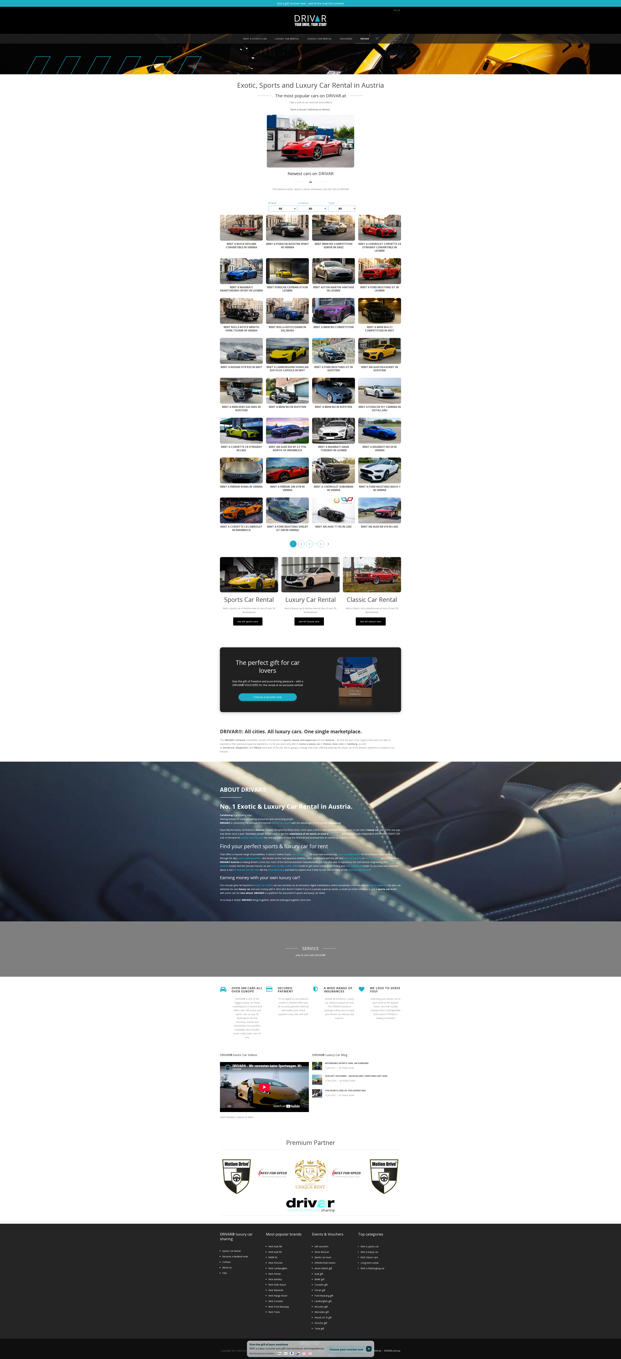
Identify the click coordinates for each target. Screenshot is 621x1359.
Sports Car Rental (231, 1251)
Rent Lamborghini (277, 1268)
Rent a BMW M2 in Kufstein (287, 407)
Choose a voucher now (268, 697)
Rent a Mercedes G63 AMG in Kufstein (241, 408)
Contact (226, 1262)
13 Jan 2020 (330, 1095)
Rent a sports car (370, 1246)
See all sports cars (248, 621)
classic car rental (319, 38)
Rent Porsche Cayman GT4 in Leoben (287, 288)
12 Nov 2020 (330, 1080)
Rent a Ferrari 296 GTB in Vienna (287, 488)
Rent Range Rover (277, 1295)
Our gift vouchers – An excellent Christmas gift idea (356, 1075)
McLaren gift (321, 1306)
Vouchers (346, 38)
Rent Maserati (275, 1290)
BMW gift (319, 1279)
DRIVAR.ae (375, 1350)
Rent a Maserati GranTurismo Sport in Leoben (241, 288)
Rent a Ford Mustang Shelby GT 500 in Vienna (287, 528)
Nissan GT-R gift (323, 1317)
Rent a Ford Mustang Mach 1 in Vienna (379, 488)
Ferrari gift (320, 1290)
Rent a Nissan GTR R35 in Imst (241, 367)
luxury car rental (287, 38)
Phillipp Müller (348, 1067)
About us (227, 1267)
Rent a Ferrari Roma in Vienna (241, 486)
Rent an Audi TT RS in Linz (333, 526)
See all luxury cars (309, 621)
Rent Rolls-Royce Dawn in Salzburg (287, 328)
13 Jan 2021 (330, 1067)
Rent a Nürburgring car (372, 1268)
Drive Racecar (322, 1251)
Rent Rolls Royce (277, 1284)
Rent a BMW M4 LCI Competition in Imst (379, 328)
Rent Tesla (274, 1312)
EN (395, 10)
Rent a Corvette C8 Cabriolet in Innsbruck (241, 528)
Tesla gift (319, 1328)
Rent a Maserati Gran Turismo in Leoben (333, 448)
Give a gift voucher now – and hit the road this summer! (310, 3)
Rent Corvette (275, 1301)
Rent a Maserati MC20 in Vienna (380, 448)
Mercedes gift (322, 1312)
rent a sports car (255, 38)
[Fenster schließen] (369, 1349)
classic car (335, 833)
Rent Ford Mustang (278, 1306)
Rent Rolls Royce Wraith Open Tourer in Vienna (241, 328)
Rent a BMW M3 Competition (334, 327)
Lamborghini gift (323, 1301)
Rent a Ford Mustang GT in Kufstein (333, 368)
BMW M (272, 1257)
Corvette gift (321, 1284)
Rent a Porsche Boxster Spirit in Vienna (287, 245)
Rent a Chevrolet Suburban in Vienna (333, 488)
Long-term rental (369, 1262)
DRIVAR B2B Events (325, 1262)
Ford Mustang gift (324, 1295)
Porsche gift (321, 1323)
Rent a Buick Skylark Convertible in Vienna (241, 245)
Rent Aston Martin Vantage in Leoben (333, 288)
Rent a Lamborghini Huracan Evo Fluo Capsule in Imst (288, 368)
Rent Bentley (275, 1279)
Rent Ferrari (274, 1273)
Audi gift (319, 1273)
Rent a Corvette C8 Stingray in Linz (241, 448)
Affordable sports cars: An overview (347, 1063)
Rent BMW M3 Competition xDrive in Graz (333, 245)
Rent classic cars (369, 1257)
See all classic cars (370, 621)
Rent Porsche (275, 1262)
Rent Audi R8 (275, 1246)
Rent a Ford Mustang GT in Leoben (379, 288)
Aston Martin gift (323, 1268)
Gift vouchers (321, 1246)
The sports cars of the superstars (345, 1090)
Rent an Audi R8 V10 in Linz (379, 526)
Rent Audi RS (275, 1251)
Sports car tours (323, 1257)
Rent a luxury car (369, 1251)
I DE (398, 10)
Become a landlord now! (235, 1256)
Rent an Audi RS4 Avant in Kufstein (379, 368)
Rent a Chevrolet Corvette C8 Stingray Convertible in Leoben (379, 247)
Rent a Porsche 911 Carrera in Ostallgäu (380, 408)
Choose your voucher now (346, 1349)
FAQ (224, 1273)
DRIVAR (364, 38)
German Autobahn (359, 869)
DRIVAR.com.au (392, 1350)
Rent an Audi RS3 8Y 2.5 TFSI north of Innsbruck (287, 448)
